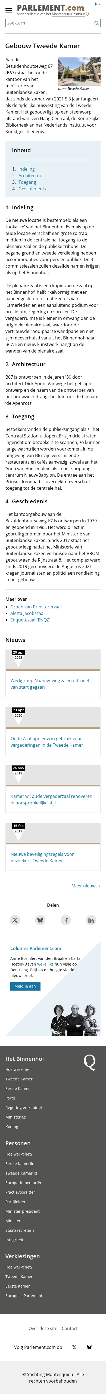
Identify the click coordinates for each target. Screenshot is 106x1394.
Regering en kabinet (23, 1107)
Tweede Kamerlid (21, 1173)
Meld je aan (25, 986)
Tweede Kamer (19, 1079)
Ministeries (15, 1117)
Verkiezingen (22, 1256)
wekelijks (45, 964)
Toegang (27, 182)
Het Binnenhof (24, 1058)
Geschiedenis (32, 189)
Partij (10, 1098)
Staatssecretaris (20, 1230)
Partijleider (15, 1201)
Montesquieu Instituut (68, 13)
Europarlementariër (23, 1182)
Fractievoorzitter (20, 1192)
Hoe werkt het (18, 1069)
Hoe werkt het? (18, 1154)
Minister (13, 1220)
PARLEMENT (50, 8)
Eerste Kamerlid (20, 1163)
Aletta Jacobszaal (27, 613)
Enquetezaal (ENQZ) (30, 620)
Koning (11, 1126)
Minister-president (22, 1211)
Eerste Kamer (17, 1088)
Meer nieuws (84, 886)
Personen (18, 1143)
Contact (70, 1328)
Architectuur (31, 176)
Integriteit (14, 1239)
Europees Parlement (23, 1295)
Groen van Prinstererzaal (36, 607)
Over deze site (43, 1328)
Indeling (26, 169)
